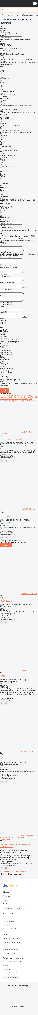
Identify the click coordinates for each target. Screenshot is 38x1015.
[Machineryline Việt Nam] (15, 3)
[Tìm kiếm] (35, 10)
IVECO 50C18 (5, 758)
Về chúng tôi (7, 896)
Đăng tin (6, 545)
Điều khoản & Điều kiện (10, 938)
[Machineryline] (2, 15)
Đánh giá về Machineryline (11, 949)
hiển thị (5, 377)
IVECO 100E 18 (6, 601)
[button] (35, 3)
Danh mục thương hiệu (10, 953)
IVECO (2, 676)
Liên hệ (5, 903)
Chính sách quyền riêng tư (11, 942)
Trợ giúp (5, 900)
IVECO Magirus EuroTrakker (11, 439)
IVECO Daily (5, 516)
